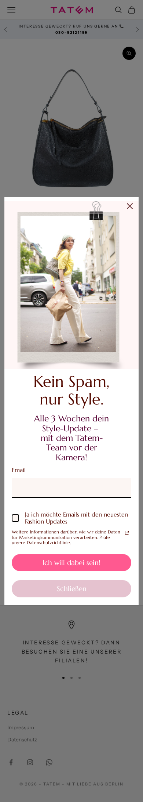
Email (19, 470)
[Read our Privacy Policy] (126, 532)
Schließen (72, 588)
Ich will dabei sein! (71, 562)
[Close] (130, 206)
